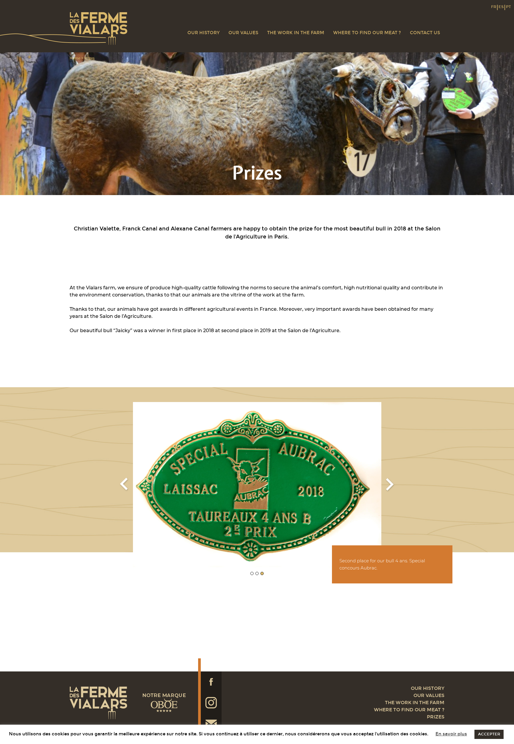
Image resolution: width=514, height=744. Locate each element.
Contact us (425, 32)
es (501, 6)
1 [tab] (252, 573)
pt (508, 6)
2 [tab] (257, 573)
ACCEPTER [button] (489, 734)
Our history (203, 32)
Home (75, 58)
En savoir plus (451, 734)
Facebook (211, 681)
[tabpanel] (257, 484)
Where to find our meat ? (367, 32)
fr (493, 6)
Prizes (435, 717)
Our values (243, 32)
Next (390, 484)
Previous (124, 484)
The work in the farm (295, 32)
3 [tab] (262, 573)
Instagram (211, 702)
